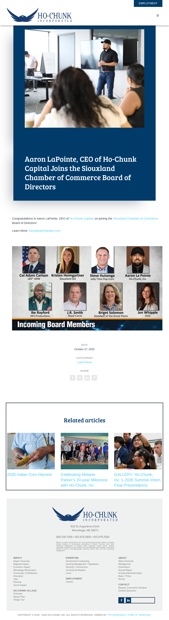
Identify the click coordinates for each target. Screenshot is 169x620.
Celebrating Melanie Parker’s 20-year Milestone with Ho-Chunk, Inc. (84, 479)
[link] (81, 218)
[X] (80, 377)
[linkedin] (128, 600)
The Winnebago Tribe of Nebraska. (129, 615)
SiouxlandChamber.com (44, 230)
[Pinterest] (94, 377)
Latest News (84, 362)
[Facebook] (72, 377)
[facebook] (121, 600)
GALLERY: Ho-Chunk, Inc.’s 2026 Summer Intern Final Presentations (137, 479)
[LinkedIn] (87, 377)
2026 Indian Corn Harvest (29, 474)
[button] (9, 460)
